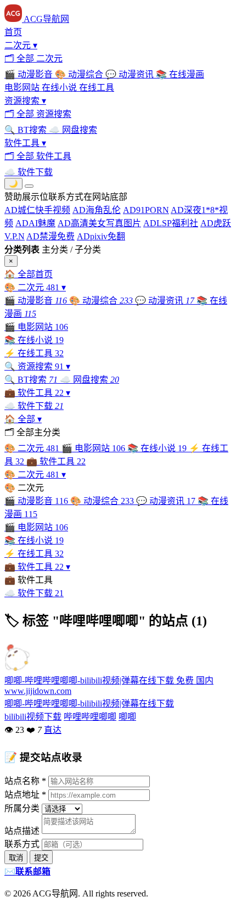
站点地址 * (25, 794)
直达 (52, 730)
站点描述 (22, 831)
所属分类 (22, 808)
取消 (16, 858)
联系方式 (22, 844)
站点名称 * (25, 781)
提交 (41, 858)
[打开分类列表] (29, 186)
